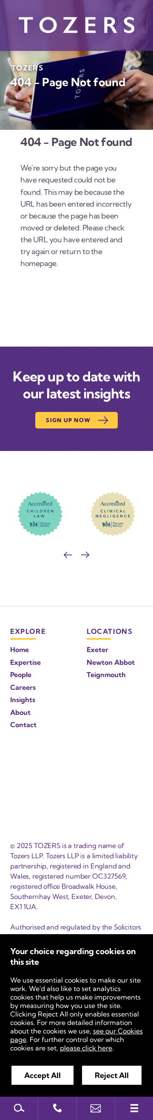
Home (19, 649)
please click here (86, 1048)
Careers (23, 687)
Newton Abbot (111, 662)
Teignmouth (106, 674)
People (20, 674)
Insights (22, 699)
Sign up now (68, 420)
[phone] (57, 1108)
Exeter (97, 649)
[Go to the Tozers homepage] (76, 25)
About (20, 712)
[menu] (134, 1108)
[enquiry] (95, 1108)
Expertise (25, 662)
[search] (19, 1108)
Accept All (42, 1075)
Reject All (112, 1075)
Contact (23, 724)
